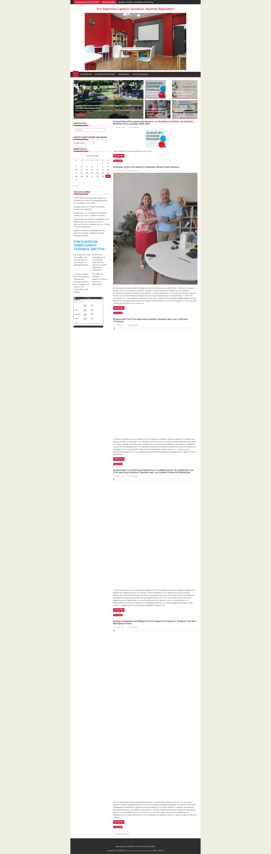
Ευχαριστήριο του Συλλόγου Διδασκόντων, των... (185, 111)
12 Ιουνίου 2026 (181, 96)
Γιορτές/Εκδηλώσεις (140, 74)
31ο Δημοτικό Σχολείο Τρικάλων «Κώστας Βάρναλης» (135, 9)
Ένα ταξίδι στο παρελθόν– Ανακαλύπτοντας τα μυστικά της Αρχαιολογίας (99, 279)
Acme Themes (158, 850)
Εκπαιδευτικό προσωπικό (105, 74)
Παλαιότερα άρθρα (122, 834)
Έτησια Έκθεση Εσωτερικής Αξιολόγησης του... (155, 91)
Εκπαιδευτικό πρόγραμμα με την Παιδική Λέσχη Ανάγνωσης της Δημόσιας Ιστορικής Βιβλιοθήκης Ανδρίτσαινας (99, 262)
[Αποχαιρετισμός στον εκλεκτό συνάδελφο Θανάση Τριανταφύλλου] (155, 229)
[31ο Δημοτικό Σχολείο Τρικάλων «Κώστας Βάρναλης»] (75, 73)
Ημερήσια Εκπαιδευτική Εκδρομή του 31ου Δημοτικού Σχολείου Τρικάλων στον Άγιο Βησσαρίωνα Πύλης (154, 622)
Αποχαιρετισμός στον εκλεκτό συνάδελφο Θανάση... (156, 111)
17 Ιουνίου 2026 (82, 102)
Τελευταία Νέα (86, 74)
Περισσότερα (118, 156)
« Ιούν (76, 186)
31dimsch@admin (95, 102)
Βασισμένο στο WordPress (117, 850)
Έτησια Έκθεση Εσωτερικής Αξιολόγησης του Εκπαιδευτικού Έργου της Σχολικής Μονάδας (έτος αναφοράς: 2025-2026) (153, 122)
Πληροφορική (123, 74)
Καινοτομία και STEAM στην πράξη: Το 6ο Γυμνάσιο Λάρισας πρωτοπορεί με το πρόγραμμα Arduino (82, 260)
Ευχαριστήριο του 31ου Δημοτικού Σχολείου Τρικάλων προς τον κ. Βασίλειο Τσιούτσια (150, 320)
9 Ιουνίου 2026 (180, 117)
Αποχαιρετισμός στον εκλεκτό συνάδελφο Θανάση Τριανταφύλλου (146, 167)
